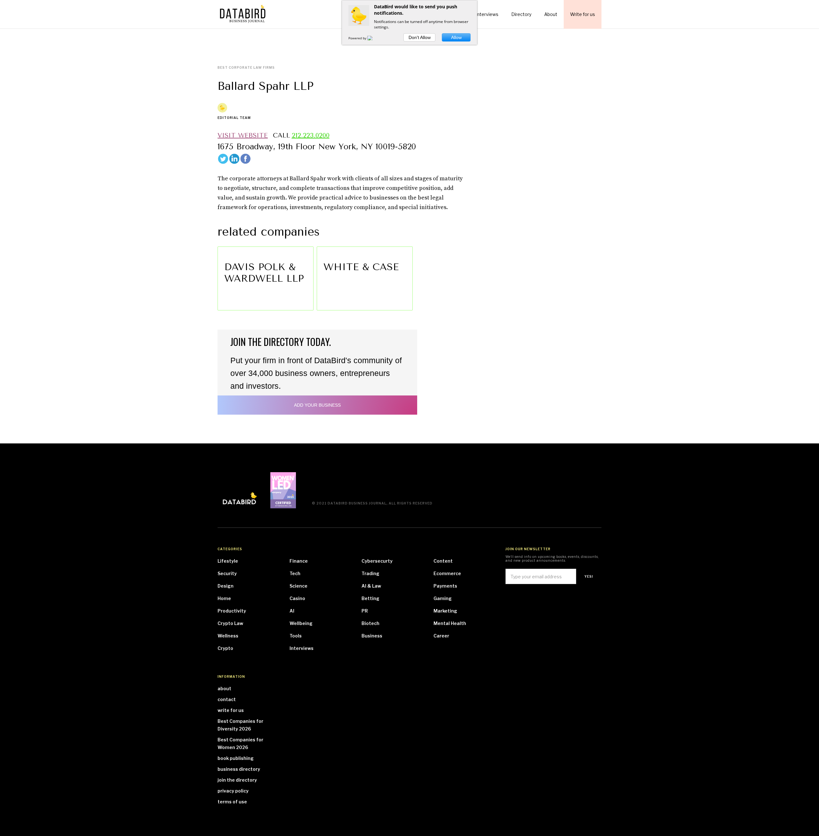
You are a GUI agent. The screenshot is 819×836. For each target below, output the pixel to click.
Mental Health (449, 623)
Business (372, 635)
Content (443, 561)
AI (292, 610)
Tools (296, 635)
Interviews (302, 648)
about (224, 688)
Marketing (445, 610)
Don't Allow (420, 37)
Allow (456, 37)
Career (441, 635)
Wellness (228, 635)
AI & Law (371, 586)
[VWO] (373, 38)
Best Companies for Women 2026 (240, 743)
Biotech (370, 623)
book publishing (236, 758)
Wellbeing (301, 623)
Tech (295, 573)
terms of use (232, 801)
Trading (370, 573)
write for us (231, 710)
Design (226, 586)
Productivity (232, 610)
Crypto (225, 648)
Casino (297, 598)
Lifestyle (228, 561)
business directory (239, 769)
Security (227, 573)
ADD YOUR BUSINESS (317, 405)
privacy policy (233, 790)
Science (298, 586)
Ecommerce (447, 573)
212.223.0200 (311, 135)
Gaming (442, 598)
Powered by (357, 38)
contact (227, 699)
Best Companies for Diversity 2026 (240, 724)
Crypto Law (230, 623)
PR (365, 610)
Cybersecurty (377, 561)
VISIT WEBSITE (243, 135)
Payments (445, 586)
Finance (299, 561)
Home (224, 598)
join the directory (237, 780)
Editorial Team (234, 118)
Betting (370, 598)
